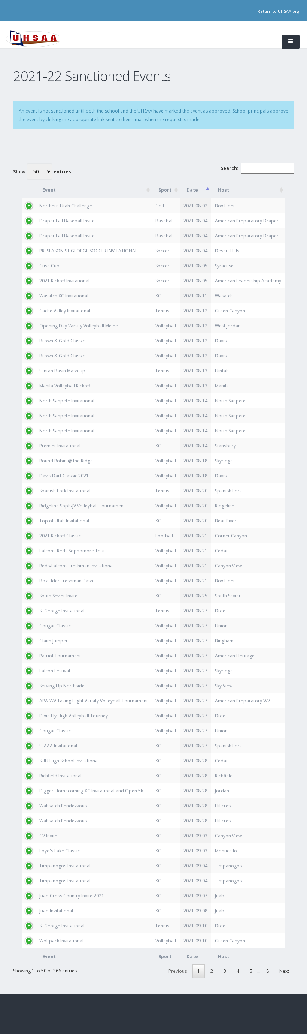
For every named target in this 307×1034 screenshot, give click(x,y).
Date (192, 190)
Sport (164, 190)
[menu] (291, 42)
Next (284, 971)
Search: (229, 168)
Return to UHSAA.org (278, 11)
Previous (177, 971)
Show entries (42, 171)
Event (49, 190)
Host (223, 190)
